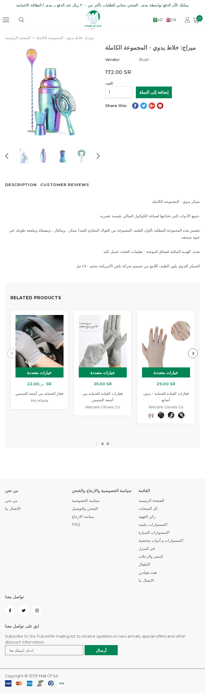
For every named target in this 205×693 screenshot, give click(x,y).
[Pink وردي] (181, 415)
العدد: (109, 83)
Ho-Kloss (39, 400)
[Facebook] (10, 610)
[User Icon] (187, 20)
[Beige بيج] (151, 415)
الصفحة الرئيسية (18, 37)
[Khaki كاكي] (171, 415)
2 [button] (102, 443)
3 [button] (108, 443)
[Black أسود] (161, 415)
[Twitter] (23, 610)
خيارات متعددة (39, 372)
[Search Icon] (21, 20)
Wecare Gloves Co (102, 407)
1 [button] (97, 443)
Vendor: (112, 59)
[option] (52, 92)
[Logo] (93, 19)
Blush (144, 59)
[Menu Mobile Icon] (6, 20)
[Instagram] (37, 610)
